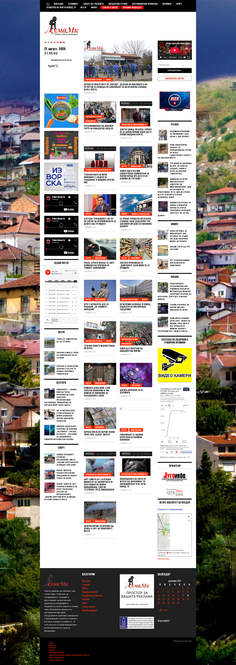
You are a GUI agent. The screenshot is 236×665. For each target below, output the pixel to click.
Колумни (166, 3)
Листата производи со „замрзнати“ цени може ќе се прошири (135, 265)
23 (173, 599)
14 (163, 595)
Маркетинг (52, 645)
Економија (135, 258)
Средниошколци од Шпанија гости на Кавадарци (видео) (98, 127)
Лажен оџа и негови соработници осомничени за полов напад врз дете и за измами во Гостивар (134, 174)
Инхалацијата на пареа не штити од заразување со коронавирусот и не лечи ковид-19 (133, 482)
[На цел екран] (188, 57)
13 (159, 595)
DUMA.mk (53, 325)
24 (178, 599)
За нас (51, 642)
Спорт (179, 3)
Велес (108, 79)
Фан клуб (58, 3)
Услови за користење (56, 659)
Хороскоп (136, 385)
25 (183, 599)
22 (168, 599)
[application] (175, 50)
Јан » (166, 609)
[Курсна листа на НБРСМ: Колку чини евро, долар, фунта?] (100, 418)
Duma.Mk (47, 325)
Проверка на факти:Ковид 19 (61, 7)
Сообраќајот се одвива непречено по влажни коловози (131, 437)
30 (173, 602)
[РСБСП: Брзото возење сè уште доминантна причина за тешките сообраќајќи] (100, 249)
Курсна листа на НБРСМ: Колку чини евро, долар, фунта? (99, 433)
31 (178, 602)
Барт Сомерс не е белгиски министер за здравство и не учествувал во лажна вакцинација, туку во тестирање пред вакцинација (99, 484)
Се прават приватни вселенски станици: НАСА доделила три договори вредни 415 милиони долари (136, 222)
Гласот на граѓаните (93, 3)
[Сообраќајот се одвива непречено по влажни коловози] (136, 419)
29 (168, 602)
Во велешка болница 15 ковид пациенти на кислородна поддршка (135, 307)
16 (173, 595)
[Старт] (161, 57)
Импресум (52, 647)
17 (178, 595)
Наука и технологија (140, 214)
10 (178, 591)
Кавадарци (91, 121)
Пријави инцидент (132, 7)
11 (183, 591)
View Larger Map (163, 558)
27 (159, 602)
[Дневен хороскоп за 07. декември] (136, 375)
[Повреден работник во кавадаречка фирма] (136, 333)
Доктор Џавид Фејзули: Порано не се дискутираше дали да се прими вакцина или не (136, 132)
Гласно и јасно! (110, 7)
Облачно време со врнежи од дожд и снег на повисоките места (99, 529)
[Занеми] (184, 57)
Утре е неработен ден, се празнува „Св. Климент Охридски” (96, 307)
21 (163, 599)
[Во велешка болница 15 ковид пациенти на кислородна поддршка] (136, 290)
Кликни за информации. (170, 509)
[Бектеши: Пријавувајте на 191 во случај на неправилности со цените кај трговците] (100, 205)
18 (183, 595)
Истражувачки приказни (145, 3)
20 (159, 599)
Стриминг (73, 3)
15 (168, 595)
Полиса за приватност (56, 657)
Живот (94, 7)
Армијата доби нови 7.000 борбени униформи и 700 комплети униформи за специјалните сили (97, 391)
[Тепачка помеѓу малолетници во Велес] (100, 332)
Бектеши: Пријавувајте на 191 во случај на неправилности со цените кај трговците (100, 221)
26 (188, 599)
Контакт (52, 650)
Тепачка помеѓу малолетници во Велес (99, 347)
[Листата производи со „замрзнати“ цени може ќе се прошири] (136, 249)
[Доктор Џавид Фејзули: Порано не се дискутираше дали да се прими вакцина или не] (136, 113)
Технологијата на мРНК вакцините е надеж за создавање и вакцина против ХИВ (99, 178)
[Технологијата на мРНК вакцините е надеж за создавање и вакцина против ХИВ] (100, 159)
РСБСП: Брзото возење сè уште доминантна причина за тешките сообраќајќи (99, 265)
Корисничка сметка (174, 78)
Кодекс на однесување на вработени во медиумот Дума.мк (69, 655)
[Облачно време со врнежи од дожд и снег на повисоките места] (100, 512)
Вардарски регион (118, 3)
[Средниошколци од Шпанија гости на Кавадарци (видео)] (100, 112)
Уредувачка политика (56, 652)
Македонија (136, 166)
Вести (83, 7)
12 (188, 591)
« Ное (160, 609)
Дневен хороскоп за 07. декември (131, 391)
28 (163, 602)
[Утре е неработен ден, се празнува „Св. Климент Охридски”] (100, 290)
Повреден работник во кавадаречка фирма (131, 350)
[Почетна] (47, 4)
